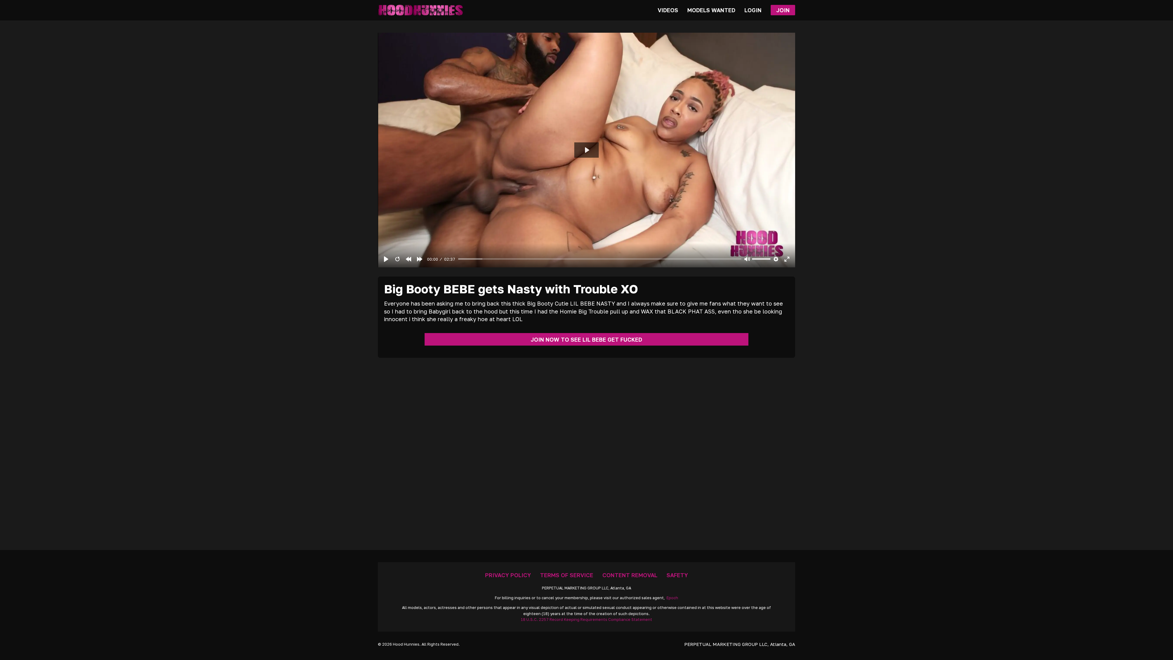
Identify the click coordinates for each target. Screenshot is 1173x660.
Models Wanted (711, 10)
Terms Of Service (566, 575)
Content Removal (629, 575)
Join (783, 10)
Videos (668, 10)
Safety (677, 575)
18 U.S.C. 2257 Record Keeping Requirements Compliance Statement (586, 619)
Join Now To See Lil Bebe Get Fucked (586, 339)
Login (753, 10)
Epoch (672, 598)
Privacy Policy (508, 575)
